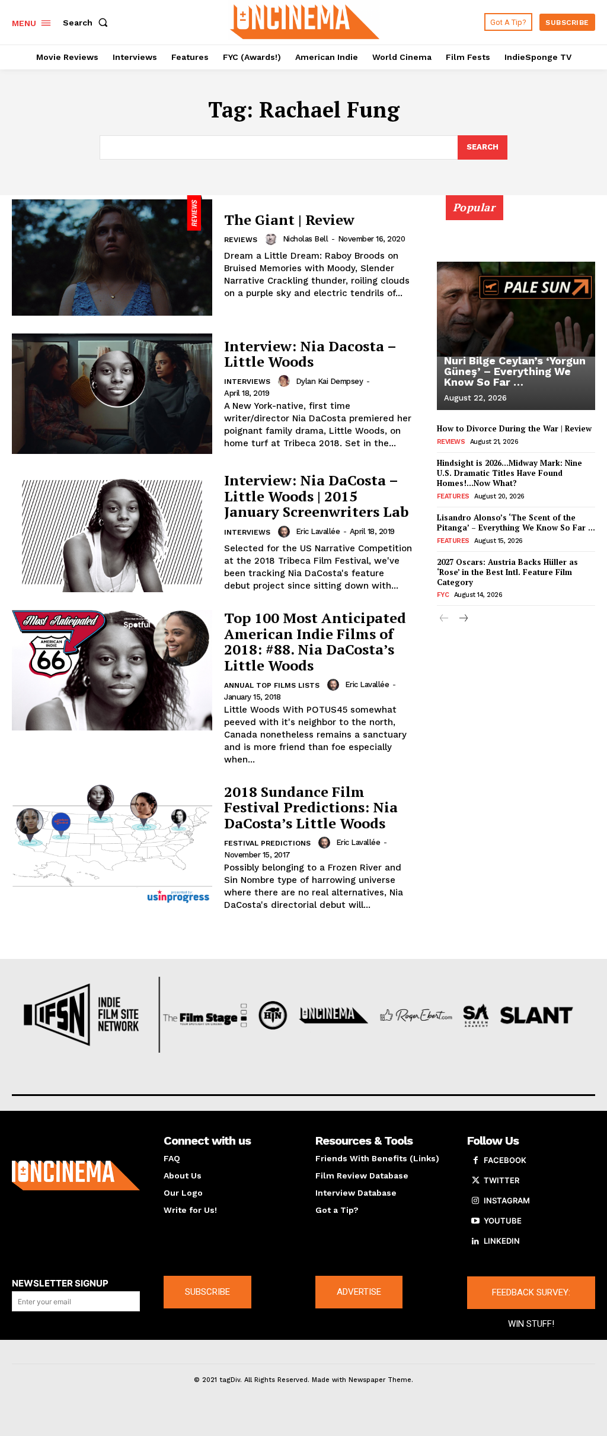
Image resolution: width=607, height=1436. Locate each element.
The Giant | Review (289, 219)
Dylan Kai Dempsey (329, 381)
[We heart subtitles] (304, 21)
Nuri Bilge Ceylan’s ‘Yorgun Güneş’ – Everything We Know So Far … (515, 371)
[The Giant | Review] (112, 255)
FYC (443, 595)
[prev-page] (444, 619)
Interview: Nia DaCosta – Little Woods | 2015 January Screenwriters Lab (316, 496)
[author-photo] (272, 239)
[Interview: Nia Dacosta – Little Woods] (112, 393)
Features (453, 496)
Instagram (507, 1200)
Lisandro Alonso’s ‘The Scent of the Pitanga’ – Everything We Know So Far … (516, 522)
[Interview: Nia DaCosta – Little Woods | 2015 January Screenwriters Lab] (112, 532)
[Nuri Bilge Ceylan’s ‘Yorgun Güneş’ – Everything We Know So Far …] (516, 309)
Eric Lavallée (318, 531)
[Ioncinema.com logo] (76, 1175)
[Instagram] (475, 1201)
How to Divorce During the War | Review (514, 428)
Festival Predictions (267, 843)
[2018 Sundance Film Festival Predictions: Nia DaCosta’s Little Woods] (112, 844)
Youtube (503, 1220)
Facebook (505, 1160)
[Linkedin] (475, 1241)
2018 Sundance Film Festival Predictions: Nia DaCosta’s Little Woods (311, 807)
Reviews (240, 240)
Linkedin (502, 1241)
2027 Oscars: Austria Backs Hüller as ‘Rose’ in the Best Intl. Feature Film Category (507, 572)
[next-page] (463, 619)
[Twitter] (475, 1181)
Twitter (501, 1180)
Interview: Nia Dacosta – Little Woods (310, 353)
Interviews (247, 381)
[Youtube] (475, 1221)
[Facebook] (475, 1160)
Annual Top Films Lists (272, 685)
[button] (88, 22)
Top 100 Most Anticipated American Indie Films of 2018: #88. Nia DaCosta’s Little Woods (315, 641)
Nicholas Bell (305, 238)
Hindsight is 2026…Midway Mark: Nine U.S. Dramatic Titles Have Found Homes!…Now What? (509, 473)
